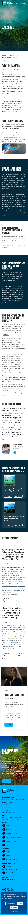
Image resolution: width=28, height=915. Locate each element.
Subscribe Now (10, 873)
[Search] (16, 3)
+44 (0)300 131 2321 (8, 817)
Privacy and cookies (14, 911)
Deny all (19, 903)
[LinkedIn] (22, 695)
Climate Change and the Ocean (10, 57)
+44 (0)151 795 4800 (8, 819)
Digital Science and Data (12, 845)
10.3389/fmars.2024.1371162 (10, 594)
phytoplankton (14, 131)
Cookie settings (10, 903)
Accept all (14, 907)
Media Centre (9, 855)
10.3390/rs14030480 (8, 648)
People (8, 851)
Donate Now (9, 866)
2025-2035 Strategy (11, 859)
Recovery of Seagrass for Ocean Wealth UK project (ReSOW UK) (13, 333)
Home (4, 55)
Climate (8, 825)
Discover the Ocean (15, 55)
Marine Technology (11, 841)
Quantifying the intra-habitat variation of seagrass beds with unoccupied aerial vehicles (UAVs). (12, 642)
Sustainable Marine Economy (14, 837)
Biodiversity (9, 829)
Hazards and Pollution (12, 833)
